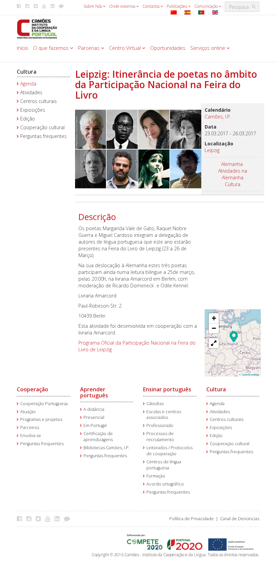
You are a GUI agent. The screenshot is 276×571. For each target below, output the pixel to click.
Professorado (159, 425)
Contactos (151, 6)
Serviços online (208, 47)
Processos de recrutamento (160, 436)
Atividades (31, 92)
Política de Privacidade (191, 519)
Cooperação (32, 389)
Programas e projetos (41, 419)
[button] (234, 336)
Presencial (93, 417)
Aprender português (94, 392)
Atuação (28, 412)
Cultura (26, 71)
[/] (37, 28)
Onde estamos (122, 6)
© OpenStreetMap (249, 374)
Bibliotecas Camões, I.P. (106, 448)
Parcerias (89, 47)
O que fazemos (51, 47)
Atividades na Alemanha (232, 174)
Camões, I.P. (218, 116)
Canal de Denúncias (239, 519)
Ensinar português (167, 389)
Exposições (32, 110)
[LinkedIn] (59, 518)
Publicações (177, 6)
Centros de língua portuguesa (163, 465)
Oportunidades (167, 47)
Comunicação (206, 6)
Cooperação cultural (42, 127)
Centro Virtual (125, 47)
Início (22, 47)
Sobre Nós (93, 6)
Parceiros (29, 427)
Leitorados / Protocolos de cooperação (169, 451)
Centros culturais (38, 101)
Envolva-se (30, 435)
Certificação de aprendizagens (98, 436)
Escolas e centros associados (163, 415)
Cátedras (155, 403)
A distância (93, 409)
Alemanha (232, 164)
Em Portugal (95, 425)
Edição (27, 118)
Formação (155, 476)
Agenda (28, 83)
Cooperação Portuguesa (44, 403)
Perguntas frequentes (43, 136)
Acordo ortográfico (165, 484)
